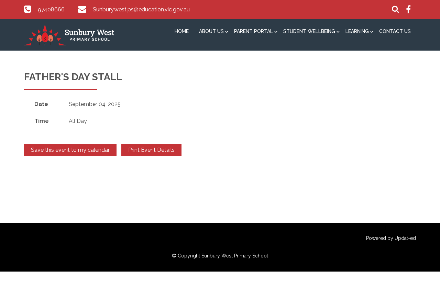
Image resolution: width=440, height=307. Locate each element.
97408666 (51, 9)
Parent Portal (253, 31)
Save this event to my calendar (70, 150)
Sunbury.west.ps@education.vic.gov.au (141, 9)
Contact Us (395, 31)
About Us (211, 31)
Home (182, 31)
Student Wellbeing (309, 31)
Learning (357, 31)
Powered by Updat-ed (391, 238)
